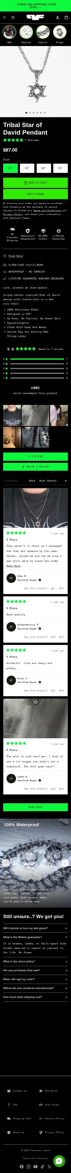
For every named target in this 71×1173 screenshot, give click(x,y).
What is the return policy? (19, 961)
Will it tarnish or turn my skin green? (25, 928)
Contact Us (20, 1091)
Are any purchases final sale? (21, 970)
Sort (33, 480)
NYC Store (51, 1091)
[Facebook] (21, 1166)
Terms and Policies (35, 1158)
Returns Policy (54, 1118)
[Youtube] (35, 1166)
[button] (35, 140)
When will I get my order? (19, 979)
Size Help (16, 255)
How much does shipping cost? (22, 997)
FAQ (15, 1104)
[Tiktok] (42, 1166)
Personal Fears (40, 1150)
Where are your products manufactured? (28, 988)
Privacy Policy (54, 1132)
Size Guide (52, 1104)
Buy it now (35, 194)
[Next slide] (65, 863)
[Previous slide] (6, 863)
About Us (18, 1132)
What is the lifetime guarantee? (22, 937)
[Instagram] (28, 1166)
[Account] (57, 17)
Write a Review (42, 468)
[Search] (13, 17)
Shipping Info (22, 1118)
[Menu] (4, 17)
